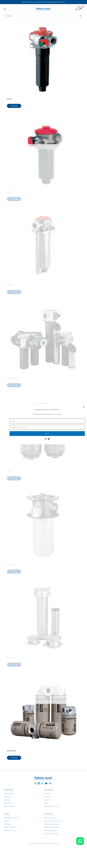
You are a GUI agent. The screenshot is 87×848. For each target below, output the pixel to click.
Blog (45, 803)
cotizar (14, 106)
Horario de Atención (10, 830)
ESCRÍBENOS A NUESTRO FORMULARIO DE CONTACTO (47, 414)
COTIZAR (14, 385)
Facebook (47, 797)
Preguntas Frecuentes (51, 806)
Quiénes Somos (9, 793)
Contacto (7, 821)
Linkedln (47, 793)
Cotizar (14, 292)
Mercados (7, 803)
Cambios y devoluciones (52, 821)
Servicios (7, 800)
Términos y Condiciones (52, 827)
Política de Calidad (50, 830)
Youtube (47, 800)
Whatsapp (7, 824)
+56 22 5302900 (9, 827)
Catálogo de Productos (11, 818)
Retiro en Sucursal (50, 818)
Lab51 (56, 843)
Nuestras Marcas (10, 806)
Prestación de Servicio (51, 824)
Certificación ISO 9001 (51, 833)
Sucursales (8, 797)
